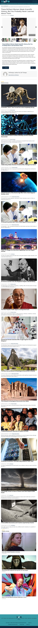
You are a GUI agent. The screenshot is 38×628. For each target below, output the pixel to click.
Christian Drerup (13, 312)
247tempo (12, 15)
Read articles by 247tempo (14, 75)
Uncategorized (5, 5)
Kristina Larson (13, 284)
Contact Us (28, 624)
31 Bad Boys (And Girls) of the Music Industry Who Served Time (16, 3)
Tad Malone (13, 525)
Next (36, 27)
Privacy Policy (22, 624)
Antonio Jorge (12, 110)
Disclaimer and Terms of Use (12, 624)
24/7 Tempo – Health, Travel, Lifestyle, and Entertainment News (16, 622)
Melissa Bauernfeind (15, 196)
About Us (29, 622)
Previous (2, 27)
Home (2, 5)
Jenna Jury (11, 495)
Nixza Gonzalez (12, 139)
